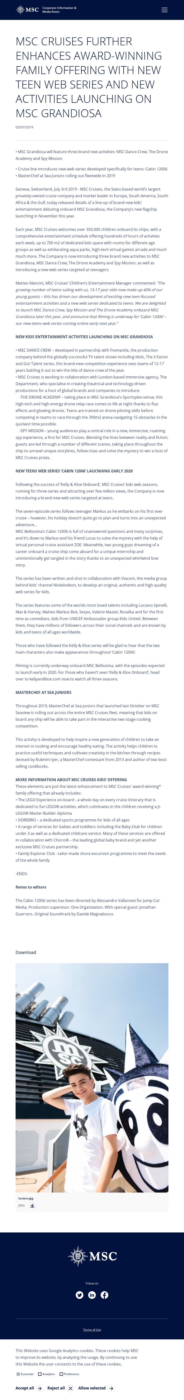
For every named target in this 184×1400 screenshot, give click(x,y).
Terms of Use (92, 1330)
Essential (27, 1374)
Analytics (48, 1374)
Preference (71, 1374)
